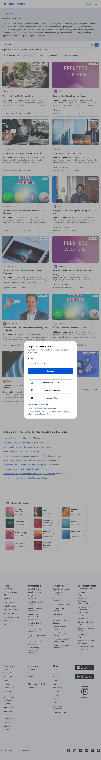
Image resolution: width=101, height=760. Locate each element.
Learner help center (50, 408)
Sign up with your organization (39, 404)
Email (31, 358)
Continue (50, 371)
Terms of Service (40, 414)
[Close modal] (73, 344)
